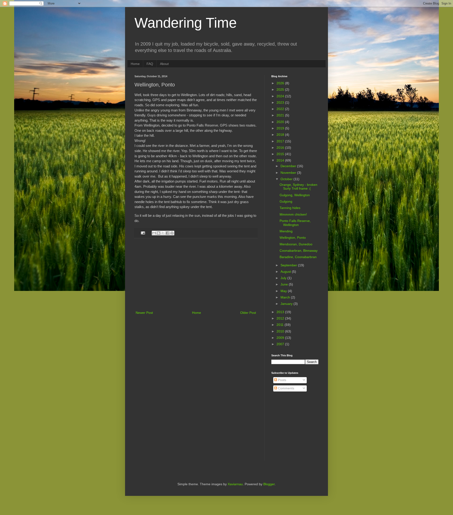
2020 (281, 122)
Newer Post (144, 313)
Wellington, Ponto (293, 237)
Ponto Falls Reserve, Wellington (295, 223)
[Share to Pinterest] (172, 233)
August (286, 271)
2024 (281, 96)
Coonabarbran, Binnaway (299, 250)
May (284, 291)
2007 (281, 344)
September (289, 265)
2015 (281, 154)
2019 (281, 128)
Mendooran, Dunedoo (296, 244)
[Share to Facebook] (167, 233)
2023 (281, 102)
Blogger (269, 484)
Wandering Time (185, 23)
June (285, 284)
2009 (281, 338)
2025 (281, 89)
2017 (281, 141)
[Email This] (154, 233)
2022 (281, 109)
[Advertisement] (195, 274)
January (287, 304)
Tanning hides (290, 208)
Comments (285, 388)
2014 (281, 160)
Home (135, 64)
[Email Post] (142, 232)
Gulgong (286, 201)
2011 (281, 325)
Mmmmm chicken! (293, 214)
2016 (281, 147)
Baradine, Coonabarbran (298, 257)
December (289, 166)
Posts (281, 380)
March (286, 297)
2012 (281, 318)
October (287, 179)
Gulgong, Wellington (295, 195)
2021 (281, 115)
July (284, 278)
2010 (281, 331)
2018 (281, 134)
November (289, 173)
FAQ (150, 64)
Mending (286, 231)
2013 (281, 312)
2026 (281, 83)
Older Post (248, 313)
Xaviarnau (235, 484)
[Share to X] (163, 233)
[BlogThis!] (158, 233)
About (164, 64)
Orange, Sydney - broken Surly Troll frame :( (298, 187)
